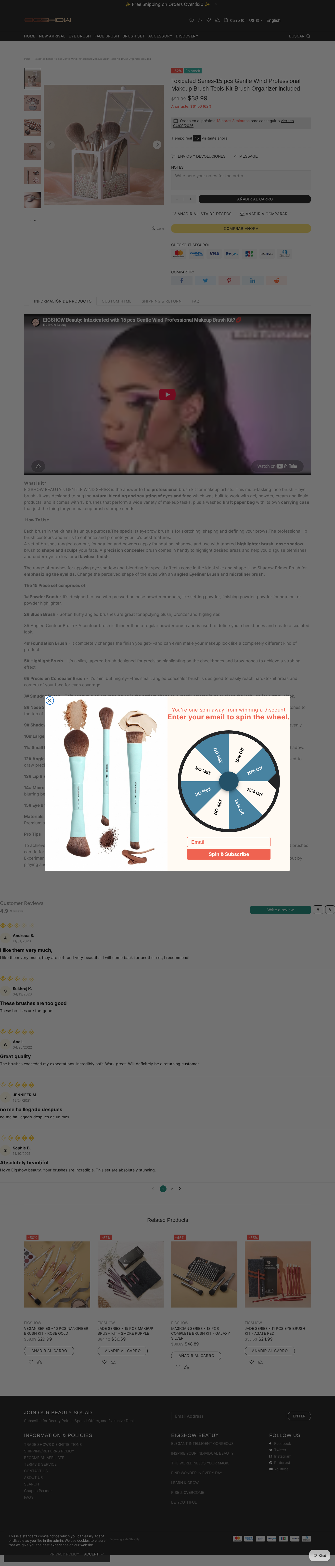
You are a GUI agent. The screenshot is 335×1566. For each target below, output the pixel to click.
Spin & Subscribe (229, 854)
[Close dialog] (50, 700)
